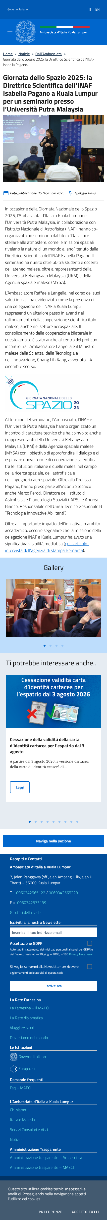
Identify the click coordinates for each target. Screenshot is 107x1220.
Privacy (73, 954)
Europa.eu (26, 1068)
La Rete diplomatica (26, 1018)
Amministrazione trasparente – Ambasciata (46, 1157)
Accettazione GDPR (26, 943)
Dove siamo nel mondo (29, 1037)
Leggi (23, 787)
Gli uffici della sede (25, 912)
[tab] (45, 646)
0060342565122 (30, 893)
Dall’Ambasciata (48, 54)
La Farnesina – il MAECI (29, 1008)
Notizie (24, 54)
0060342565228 (63, 893)
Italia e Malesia (22, 1120)
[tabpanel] (53, 610)
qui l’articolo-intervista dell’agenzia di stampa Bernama (47, 547)
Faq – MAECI (20, 1088)
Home (8, 54)
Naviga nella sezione (53, 841)
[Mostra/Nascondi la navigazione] (10, 32)
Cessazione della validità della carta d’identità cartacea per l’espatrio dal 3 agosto (47, 745)
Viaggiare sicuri (22, 1028)
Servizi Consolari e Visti (29, 1129)
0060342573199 (31, 902)
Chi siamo (18, 1110)
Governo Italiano (17, 9)
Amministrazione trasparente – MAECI (42, 1167)
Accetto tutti (85, 1212)
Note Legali (86, 954)
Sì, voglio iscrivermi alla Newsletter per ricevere (44, 966)
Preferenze (51, 1212)
